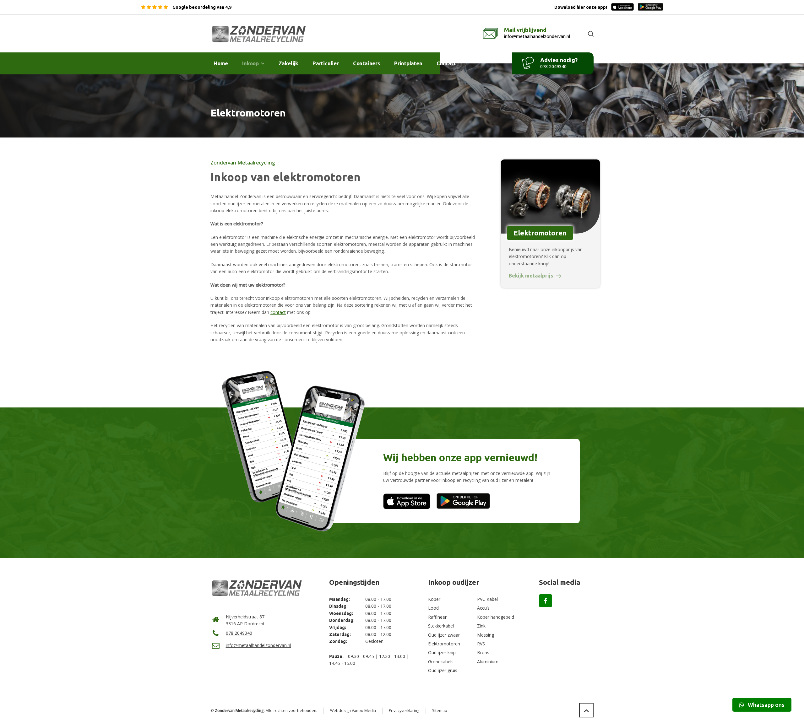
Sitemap (439, 710)
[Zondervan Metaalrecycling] (259, 33)
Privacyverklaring (404, 710)
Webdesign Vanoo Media (353, 710)
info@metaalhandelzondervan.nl (258, 645)
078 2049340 (239, 633)
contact (278, 312)
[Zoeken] (589, 34)
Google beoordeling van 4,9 (201, 7)
